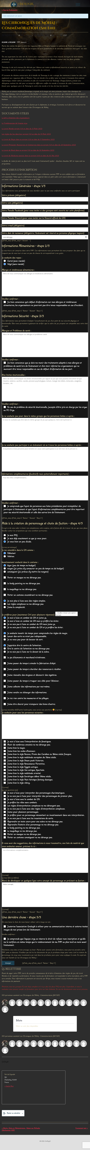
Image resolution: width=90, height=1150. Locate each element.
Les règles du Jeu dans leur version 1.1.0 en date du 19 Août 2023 (26, 134)
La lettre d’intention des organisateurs (15, 118)
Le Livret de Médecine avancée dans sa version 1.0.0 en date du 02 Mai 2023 (30, 156)
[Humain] (66, 615)
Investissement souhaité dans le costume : (20, 562)
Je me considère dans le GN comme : (18, 550)
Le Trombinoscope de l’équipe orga (14, 123)
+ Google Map (9, 1086)
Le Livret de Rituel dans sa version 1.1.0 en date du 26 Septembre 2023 (28, 150)
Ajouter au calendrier (13, 1113)
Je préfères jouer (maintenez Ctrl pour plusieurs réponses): (28, 615)
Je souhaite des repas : (12, 258)
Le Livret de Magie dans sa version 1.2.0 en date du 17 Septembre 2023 (28, 139)
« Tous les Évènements (9, 10)
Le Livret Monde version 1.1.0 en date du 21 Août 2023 (22, 129)
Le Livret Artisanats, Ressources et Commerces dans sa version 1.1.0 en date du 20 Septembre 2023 (39, 145)
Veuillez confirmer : (10, 299)
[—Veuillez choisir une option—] (66, 613)
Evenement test (82, 1128)
